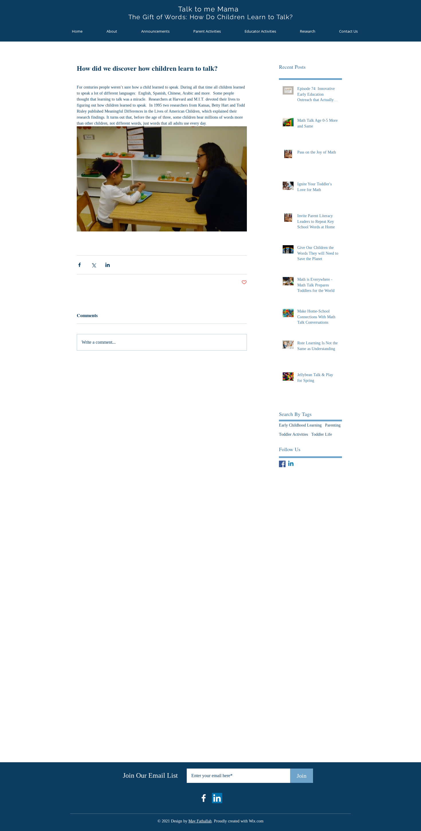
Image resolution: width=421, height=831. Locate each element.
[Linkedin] (291, 464)
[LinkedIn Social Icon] (217, 798)
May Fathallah (200, 821)
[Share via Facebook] (79, 265)
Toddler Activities (293, 434)
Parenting (333, 425)
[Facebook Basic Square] (282, 464)
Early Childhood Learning (300, 425)
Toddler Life (321, 434)
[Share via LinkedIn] (107, 265)
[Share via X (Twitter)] (93, 265)
